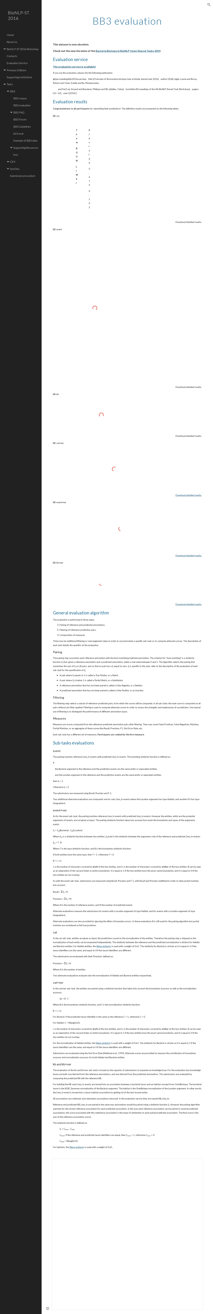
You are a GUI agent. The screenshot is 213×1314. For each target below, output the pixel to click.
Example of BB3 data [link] (25, 140)
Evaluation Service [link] (17, 63)
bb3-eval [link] (18, 133)
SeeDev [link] (14, 168)
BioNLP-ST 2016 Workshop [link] (23, 49)
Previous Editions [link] (16, 70)
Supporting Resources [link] (25, 147)
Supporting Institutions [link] (19, 77)
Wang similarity (103, 946)
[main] (127, 21)
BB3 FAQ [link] (18, 112)
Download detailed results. (189, 495)
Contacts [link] (12, 56)
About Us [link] (12, 41)
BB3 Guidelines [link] (22, 126)
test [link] (15, 154)
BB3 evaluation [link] (22, 105)
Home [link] (10, 34)
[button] (209, 5)
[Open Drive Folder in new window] (196, 1162)
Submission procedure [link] (22, 175)
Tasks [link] (10, 84)
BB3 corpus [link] (20, 98)
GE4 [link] (12, 161)
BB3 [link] (12, 91)
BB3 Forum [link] (19, 119)
